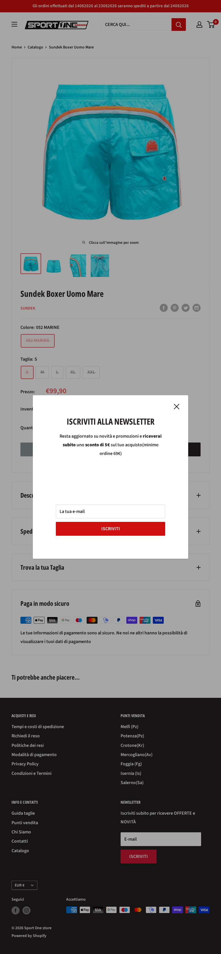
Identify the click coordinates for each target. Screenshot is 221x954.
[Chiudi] (177, 406)
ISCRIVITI (110, 529)
